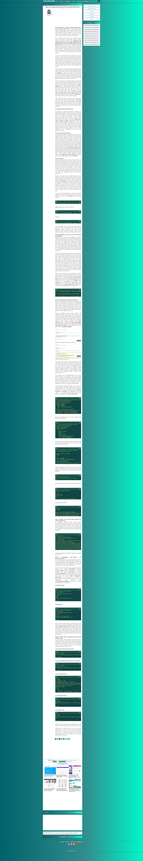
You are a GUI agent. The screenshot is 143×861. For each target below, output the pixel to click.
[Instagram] (69, 844)
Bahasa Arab (91, 13)
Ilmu (56, 1)
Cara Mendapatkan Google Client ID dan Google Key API (95, 31)
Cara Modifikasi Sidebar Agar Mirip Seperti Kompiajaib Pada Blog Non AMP (74, 777)
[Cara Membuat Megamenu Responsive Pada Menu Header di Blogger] (50, 783)
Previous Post (77, 812)
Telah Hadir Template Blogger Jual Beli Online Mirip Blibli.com (96, 42)
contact (54, 761)
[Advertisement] (68, 17)
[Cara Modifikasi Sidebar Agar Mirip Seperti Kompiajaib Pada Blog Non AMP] (75, 769)
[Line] (67, 739)
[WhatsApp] (61, 739)
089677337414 (62, 761)
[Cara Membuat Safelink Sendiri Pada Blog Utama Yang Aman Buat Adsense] (62, 783)
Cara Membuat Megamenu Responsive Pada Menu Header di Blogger (49, 789)
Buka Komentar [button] (62, 836)
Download (79, 1)
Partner (67, 841)
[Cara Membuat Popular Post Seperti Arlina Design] (50, 769)
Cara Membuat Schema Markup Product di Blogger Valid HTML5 (62, 776)
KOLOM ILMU (49, 1)
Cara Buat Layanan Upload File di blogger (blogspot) (94, 35)
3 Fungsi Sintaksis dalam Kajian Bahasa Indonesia (94, 38)
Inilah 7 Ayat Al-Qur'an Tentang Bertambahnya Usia (94, 27)
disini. (78, 725)
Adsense (91, 11)
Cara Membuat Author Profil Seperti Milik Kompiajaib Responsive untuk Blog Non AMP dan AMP (75, 790)
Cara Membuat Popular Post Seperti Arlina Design (50, 776)
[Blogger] (74, 844)
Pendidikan (67, 1)
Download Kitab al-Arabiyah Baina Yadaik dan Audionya (95, 29)
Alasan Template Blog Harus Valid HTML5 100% (93, 40)
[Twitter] (57, 739)
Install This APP (71, 847)
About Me (62, 841)
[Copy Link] (69, 739)
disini (68, 306)
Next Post (47, 812)
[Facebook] (55, 739)
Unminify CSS (80, 841)
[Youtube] (76, 844)
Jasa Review (85, 1)
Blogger (49, 15)
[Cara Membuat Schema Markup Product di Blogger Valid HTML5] (62, 769)
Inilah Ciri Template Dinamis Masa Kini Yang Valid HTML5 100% (62, 7)
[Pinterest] (59, 739)
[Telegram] (65, 739)
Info (73, 1)
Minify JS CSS (73, 841)
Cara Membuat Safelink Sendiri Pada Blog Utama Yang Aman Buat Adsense (61, 789)
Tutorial (61, 1)
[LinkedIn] (63, 739)
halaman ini (77, 64)
